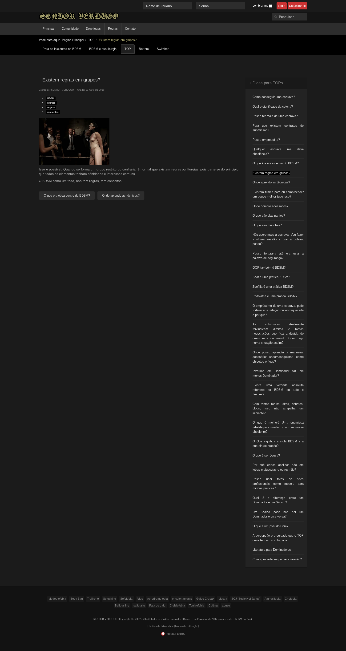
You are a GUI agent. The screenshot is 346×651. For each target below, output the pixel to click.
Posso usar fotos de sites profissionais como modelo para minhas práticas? (278, 483)
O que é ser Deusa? (266, 455)
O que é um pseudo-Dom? (270, 526)
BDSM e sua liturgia (103, 49)
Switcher (163, 49)
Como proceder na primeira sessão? (277, 559)
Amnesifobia (273, 598)
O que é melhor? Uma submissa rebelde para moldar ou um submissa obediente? (278, 427)
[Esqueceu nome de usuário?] (194, 6)
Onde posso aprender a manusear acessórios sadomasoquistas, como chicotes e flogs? (278, 357)
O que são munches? (267, 225)
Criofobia (291, 598)
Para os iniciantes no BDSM (62, 49)
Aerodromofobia (157, 598)
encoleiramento (182, 598)
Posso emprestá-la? (266, 140)
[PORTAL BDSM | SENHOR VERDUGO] (79, 16)
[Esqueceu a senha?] (247, 6)
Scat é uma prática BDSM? (271, 277)
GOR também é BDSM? (269, 267)
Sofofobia (126, 598)
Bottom (144, 49)
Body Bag (76, 598)
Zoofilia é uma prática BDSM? (273, 286)
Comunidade (70, 28)
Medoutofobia (57, 598)
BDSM (50, 98)
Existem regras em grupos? (271, 173)
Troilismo (93, 598)
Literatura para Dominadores (272, 549)
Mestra (222, 598)
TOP (91, 40)
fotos (140, 598)
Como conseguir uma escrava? (274, 97)
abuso (226, 605)
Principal (48, 28)
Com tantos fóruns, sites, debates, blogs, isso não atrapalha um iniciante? (278, 408)
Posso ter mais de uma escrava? (275, 116)
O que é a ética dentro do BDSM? (276, 163)
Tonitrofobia (196, 605)
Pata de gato (157, 605)
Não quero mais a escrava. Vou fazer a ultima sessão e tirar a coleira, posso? (278, 239)
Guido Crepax (205, 598)
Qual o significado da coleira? (273, 106)
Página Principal (73, 40)
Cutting (213, 605)
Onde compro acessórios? (270, 206)
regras (51, 107)
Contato (130, 28)
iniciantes (53, 112)
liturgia (51, 102)
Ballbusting (122, 605)
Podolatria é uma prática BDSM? (275, 296)
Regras (113, 28)
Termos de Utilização (186, 626)
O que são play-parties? (269, 215)
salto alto (139, 605)
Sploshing (109, 598)
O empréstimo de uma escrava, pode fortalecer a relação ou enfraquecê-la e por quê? (278, 310)
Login (281, 6)
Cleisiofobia (177, 605)
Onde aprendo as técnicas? (271, 182)
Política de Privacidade (161, 626)
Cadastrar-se (297, 6)
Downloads (93, 28)
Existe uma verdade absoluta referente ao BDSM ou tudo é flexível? (278, 389)
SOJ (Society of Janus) (245, 598)
